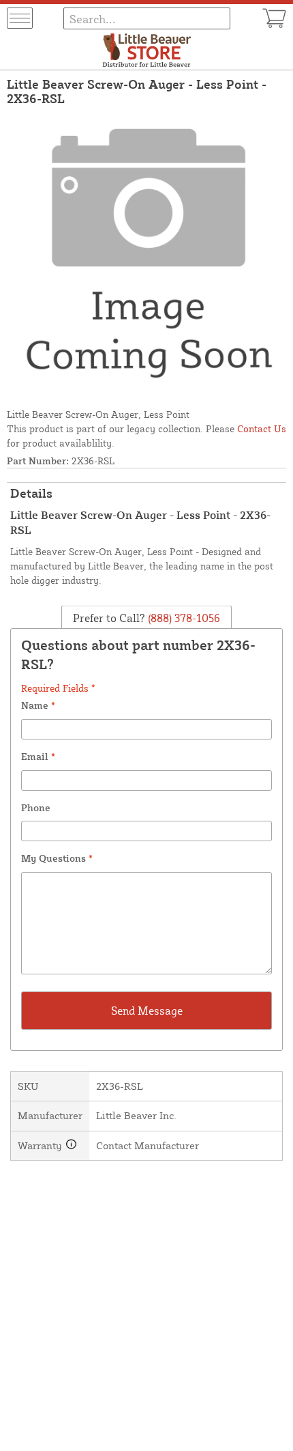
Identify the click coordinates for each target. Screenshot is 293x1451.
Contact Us (261, 428)
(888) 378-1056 (182, 618)
